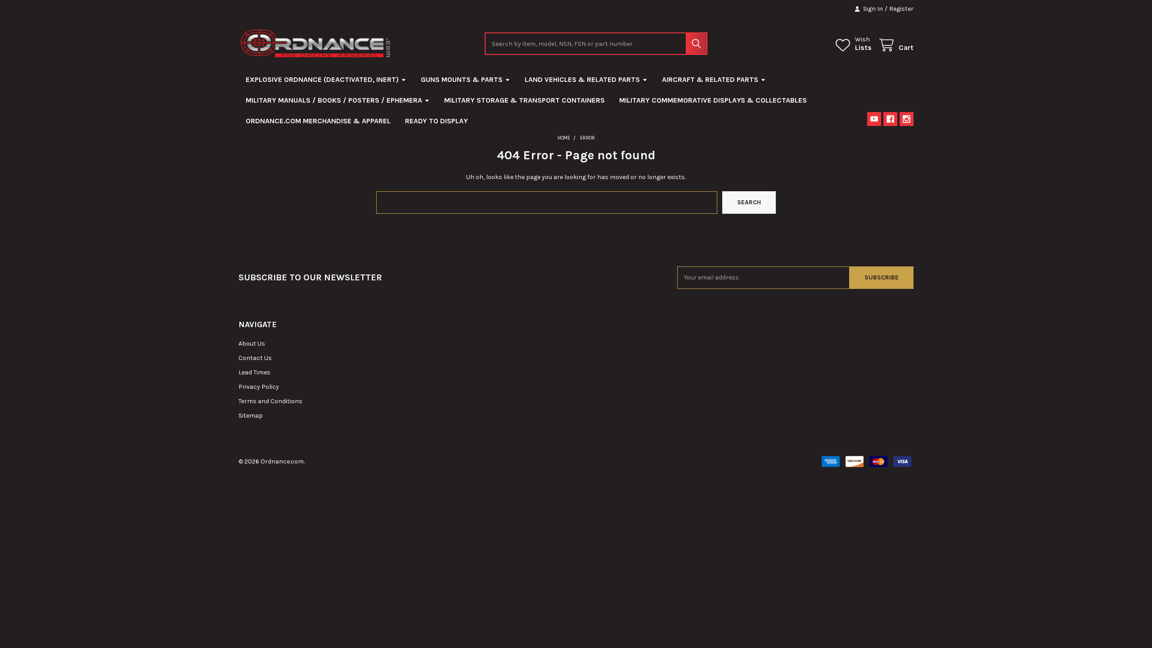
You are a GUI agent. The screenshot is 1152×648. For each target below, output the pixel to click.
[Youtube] (874, 119)
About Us (251, 343)
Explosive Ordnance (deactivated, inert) (322, 79)
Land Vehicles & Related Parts (582, 79)
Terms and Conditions (270, 401)
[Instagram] (907, 119)
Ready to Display (436, 121)
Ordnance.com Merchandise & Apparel (318, 121)
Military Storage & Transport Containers (524, 100)
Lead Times (254, 372)
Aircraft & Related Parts (710, 79)
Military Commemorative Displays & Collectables (713, 100)
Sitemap (250, 415)
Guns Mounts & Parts (462, 79)
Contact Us (255, 358)
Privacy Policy (258, 387)
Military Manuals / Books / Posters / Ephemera (334, 100)
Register (901, 9)
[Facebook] (890, 119)
